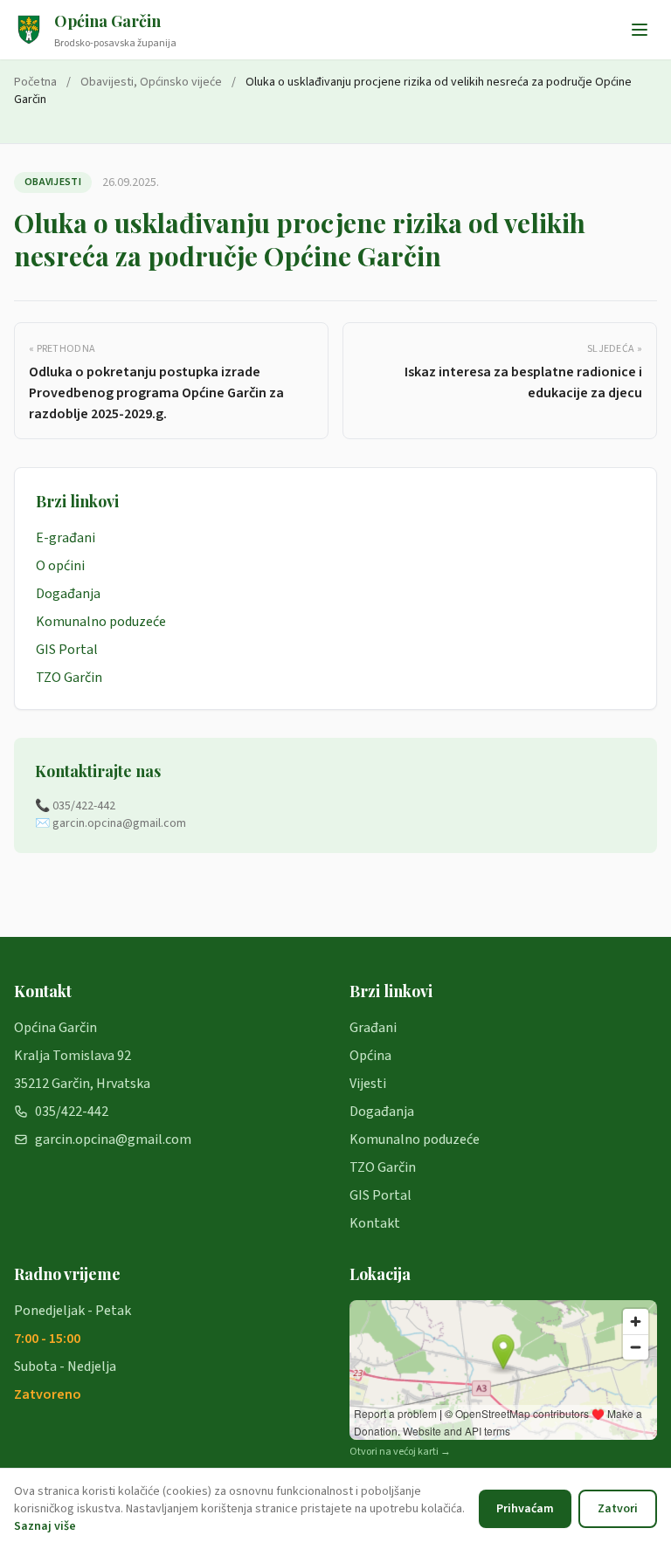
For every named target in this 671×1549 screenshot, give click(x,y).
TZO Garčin (69, 677)
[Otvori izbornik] (639, 29)
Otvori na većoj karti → (400, 1452)
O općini (60, 565)
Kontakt (374, 1223)
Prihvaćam (525, 1509)
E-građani (65, 537)
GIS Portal (67, 649)
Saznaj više (45, 1526)
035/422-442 (71, 1111)
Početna (35, 82)
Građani (373, 1027)
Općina (370, 1055)
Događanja (68, 593)
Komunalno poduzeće (101, 621)
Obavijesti (107, 82)
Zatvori (618, 1509)
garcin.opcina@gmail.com (113, 1139)
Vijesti (367, 1083)
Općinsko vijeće (181, 82)
